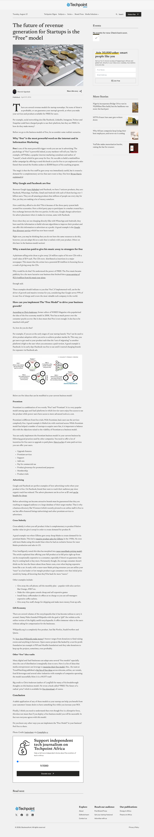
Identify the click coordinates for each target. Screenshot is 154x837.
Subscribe (132, 14)
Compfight (41, 732)
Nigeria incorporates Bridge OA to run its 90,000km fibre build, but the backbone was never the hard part (111, 106)
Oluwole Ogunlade (23, 92)
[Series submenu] (72, 14)
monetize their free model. (54, 667)
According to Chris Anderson (25, 312)
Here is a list (59, 442)
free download (48, 689)
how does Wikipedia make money (29, 639)
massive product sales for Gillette (49, 539)
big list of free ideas (44, 670)
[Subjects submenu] (65, 14)
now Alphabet (33, 190)
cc (47, 732)
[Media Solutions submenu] (98, 14)
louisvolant (29, 732)
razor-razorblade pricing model (69, 551)
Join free (117, 81)
